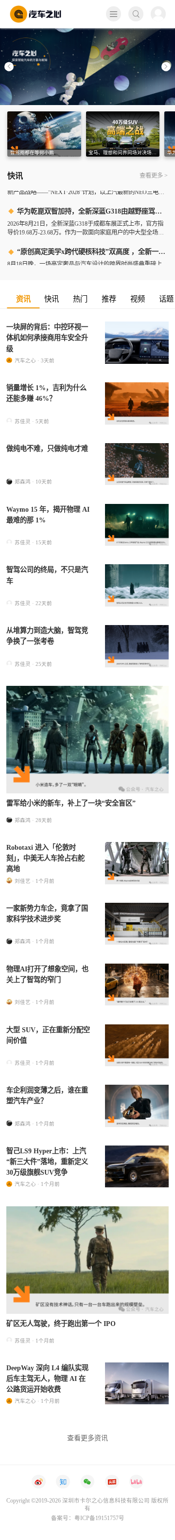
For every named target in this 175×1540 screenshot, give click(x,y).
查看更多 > (154, 175)
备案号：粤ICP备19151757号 (87, 1518)
